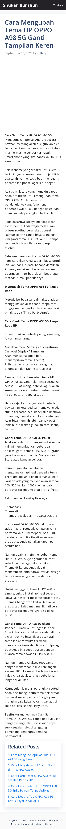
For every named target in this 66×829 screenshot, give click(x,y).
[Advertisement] (33, 94)
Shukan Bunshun (20, 5)
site (33, 824)
